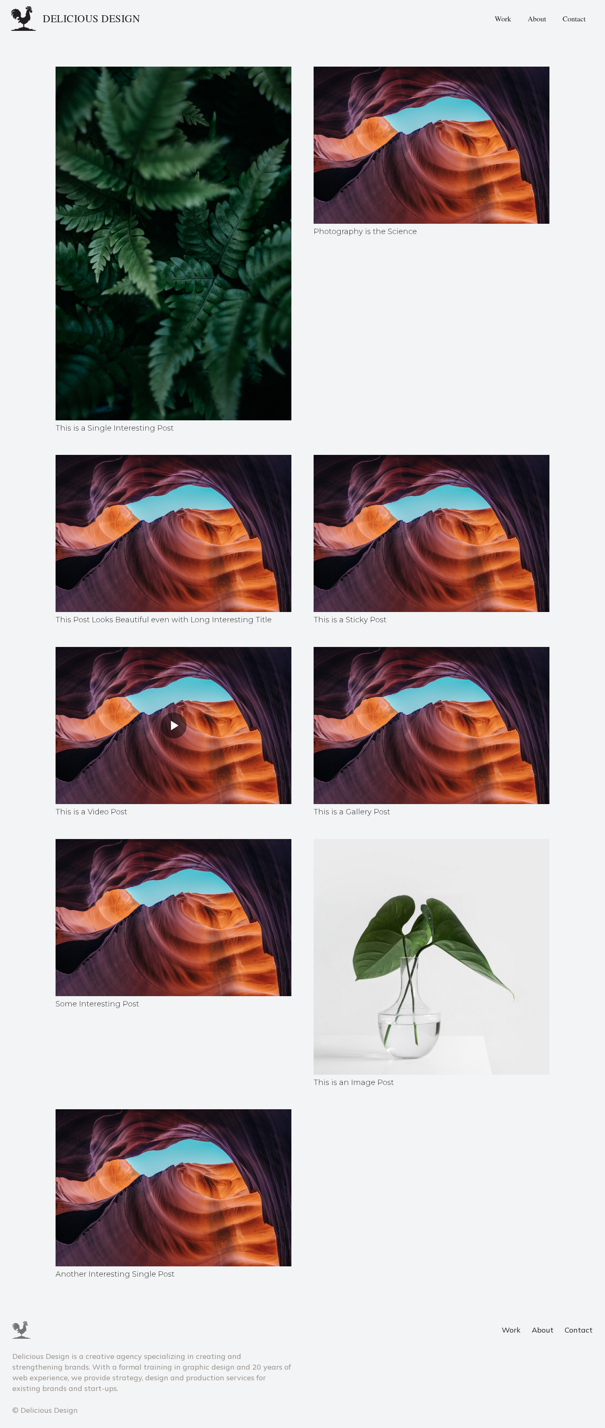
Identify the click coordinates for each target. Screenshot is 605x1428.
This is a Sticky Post (350, 619)
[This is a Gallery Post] (431, 652)
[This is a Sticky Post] (431, 460)
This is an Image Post (354, 1082)
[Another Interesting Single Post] (173, 1114)
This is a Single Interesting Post (115, 428)
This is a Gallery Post (352, 811)
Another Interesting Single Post (115, 1274)
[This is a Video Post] (173, 652)
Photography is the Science (365, 231)
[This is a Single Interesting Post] (173, 71)
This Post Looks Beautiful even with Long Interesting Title (164, 619)
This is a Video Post (91, 811)
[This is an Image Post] (431, 844)
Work (511, 1330)
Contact (579, 1330)
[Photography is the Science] (431, 71)
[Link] (24, 18)
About (543, 1330)
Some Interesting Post (97, 1003)
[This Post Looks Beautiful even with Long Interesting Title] (173, 460)
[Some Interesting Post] (173, 844)
